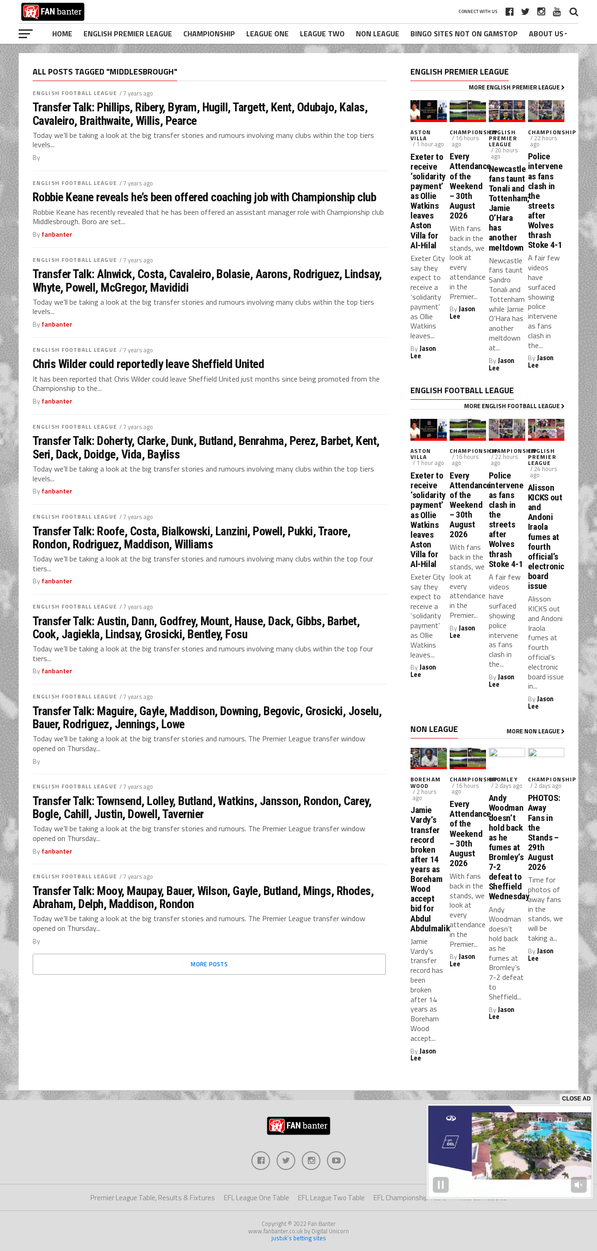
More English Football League (512, 405)
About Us (546, 33)
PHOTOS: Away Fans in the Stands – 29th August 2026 (544, 832)
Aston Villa (420, 135)
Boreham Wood (425, 782)
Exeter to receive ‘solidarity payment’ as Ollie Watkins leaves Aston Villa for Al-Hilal (428, 201)
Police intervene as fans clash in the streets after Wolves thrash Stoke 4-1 (545, 200)
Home (62, 33)
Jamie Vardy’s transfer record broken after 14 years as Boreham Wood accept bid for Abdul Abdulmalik (428, 869)
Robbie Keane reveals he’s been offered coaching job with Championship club (204, 197)
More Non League (534, 731)
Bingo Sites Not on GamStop (464, 33)
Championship (209, 33)
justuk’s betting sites (298, 1238)
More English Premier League (515, 87)
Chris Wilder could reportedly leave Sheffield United (148, 363)
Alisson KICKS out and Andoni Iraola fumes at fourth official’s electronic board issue (546, 537)
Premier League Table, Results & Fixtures (152, 1197)
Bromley (503, 779)
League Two (322, 33)
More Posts (209, 964)
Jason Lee (423, 352)
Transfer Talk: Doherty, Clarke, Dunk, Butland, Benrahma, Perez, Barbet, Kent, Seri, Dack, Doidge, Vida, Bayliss (206, 447)
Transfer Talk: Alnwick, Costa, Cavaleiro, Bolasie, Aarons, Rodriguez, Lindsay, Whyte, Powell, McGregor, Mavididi (207, 280)
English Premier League (127, 33)
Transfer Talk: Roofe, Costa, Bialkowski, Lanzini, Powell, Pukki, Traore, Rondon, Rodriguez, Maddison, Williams (191, 538)
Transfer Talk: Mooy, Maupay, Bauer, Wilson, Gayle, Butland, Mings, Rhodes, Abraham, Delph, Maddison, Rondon (203, 897)
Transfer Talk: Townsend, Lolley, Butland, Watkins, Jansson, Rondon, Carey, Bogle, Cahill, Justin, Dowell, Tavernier (202, 807)
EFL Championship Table (410, 1197)
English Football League (75, 93)
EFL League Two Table (331, 1197)
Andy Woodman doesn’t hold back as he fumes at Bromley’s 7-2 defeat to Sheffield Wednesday (507, 847)
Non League (377, 33)
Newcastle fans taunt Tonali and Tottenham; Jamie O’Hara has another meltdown (507, 208)
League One (267, 33)
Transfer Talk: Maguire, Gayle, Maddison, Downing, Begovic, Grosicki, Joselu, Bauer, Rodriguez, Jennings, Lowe (207, 717)
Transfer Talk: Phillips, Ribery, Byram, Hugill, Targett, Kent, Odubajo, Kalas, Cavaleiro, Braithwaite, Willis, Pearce (200, 114)
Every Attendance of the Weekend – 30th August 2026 (468, 185)
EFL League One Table (256, 1197)
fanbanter (57, 234)
